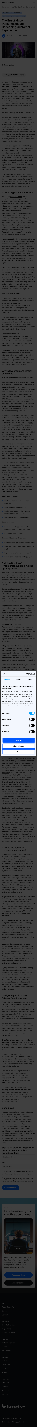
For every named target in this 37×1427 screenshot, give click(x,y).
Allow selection (18, 746)
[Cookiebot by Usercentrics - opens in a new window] (26, 674)
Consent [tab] (7, 679)
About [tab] (30, 679)
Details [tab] (18, 679)
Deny (18, 752)
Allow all (19, 740)
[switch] (32, 719)
